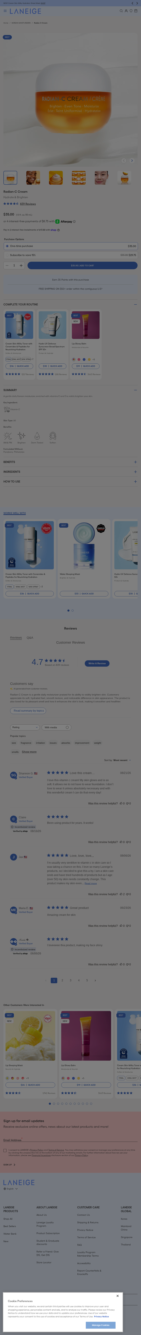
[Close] (117, 1296)
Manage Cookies (101, 1325)
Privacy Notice (101, 1316)
